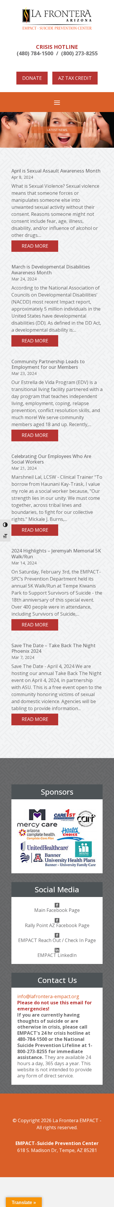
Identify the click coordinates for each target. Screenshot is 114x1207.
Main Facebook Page (57, 910)
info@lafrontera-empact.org (48, 996)
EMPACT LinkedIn (57, 955)
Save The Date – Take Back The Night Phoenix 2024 (53, 648)
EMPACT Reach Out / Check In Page (57, 940)
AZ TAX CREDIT (75, 78)
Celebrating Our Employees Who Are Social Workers (51, 459)
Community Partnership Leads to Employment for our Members (48, 364)
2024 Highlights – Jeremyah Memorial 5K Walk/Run (56, 553)
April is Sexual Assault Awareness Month (56, 171)
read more (35, 246)
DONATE (32, 78)
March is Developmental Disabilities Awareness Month (50, 270)
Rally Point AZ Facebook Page (57, 925)
